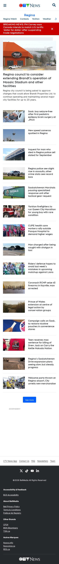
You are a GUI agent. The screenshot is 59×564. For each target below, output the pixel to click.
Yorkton (36, 19)
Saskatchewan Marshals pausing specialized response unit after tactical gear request (41, 191)
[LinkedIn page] (37, 470)
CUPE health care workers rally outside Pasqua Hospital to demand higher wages (40, 229)
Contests (24, 19)
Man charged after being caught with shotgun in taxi (42, 247)
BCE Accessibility (11, 495)
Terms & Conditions (12, 510)
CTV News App (10, 461)
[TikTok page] (26, 470)
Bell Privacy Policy (11, 506)
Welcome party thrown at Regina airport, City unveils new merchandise (42, 381)
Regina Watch (10, 19)
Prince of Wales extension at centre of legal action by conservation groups (40, 305)
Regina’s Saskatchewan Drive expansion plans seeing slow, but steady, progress (41, 363)
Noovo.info (8, 543)
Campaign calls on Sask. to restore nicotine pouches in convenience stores (41, 325)
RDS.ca (6, 549)
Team (52, 461)
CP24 (5, 524)
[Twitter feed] (21, 470)
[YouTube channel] (32, 470)
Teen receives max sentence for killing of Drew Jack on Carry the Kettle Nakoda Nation (41, 344)
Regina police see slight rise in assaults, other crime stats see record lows (41, 172)
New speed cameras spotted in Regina (39, 132)
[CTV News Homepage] (29, 5)
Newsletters (42, 461)
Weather (47, 19)
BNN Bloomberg (10, 528)
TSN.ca (6, 531)
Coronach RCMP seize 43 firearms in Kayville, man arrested (41, 285)
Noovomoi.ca (9, 546)
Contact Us (24, 461)
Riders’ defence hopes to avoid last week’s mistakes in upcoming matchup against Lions (42, 267)
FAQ (33, 461)
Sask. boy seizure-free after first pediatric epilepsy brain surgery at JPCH (42, 115)
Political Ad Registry (12, 513)
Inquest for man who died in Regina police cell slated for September (41, 152)
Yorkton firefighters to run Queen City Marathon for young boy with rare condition (42, 210)
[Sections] (5, 5)
